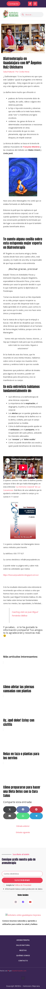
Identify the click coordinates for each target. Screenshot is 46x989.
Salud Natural (8, 71)
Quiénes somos (23, 955)
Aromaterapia (23, 940)
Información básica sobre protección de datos (23, 889)
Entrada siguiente (23, 832)
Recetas (23, 950)
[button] (23, 889)
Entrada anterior (23, 826)
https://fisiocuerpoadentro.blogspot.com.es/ (21, 575)
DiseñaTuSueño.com (19, 971)
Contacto (23, 960)
